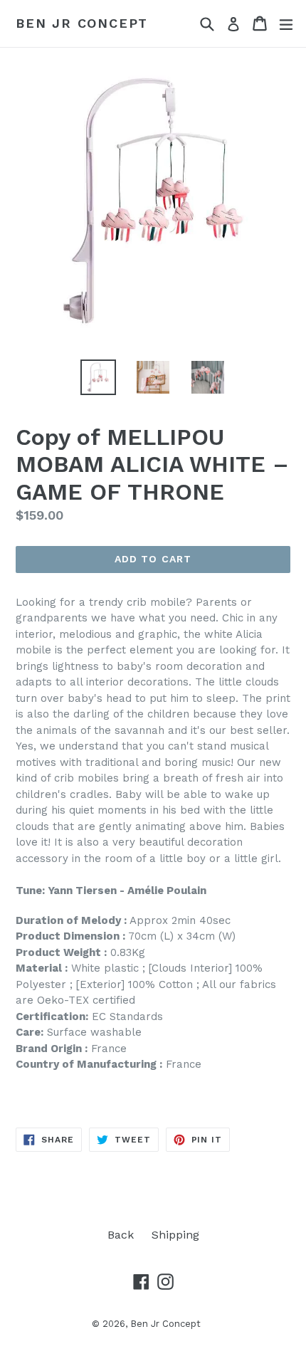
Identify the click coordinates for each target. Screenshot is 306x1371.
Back (120, 1234)
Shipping (175, 1234)
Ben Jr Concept (82, 23)
